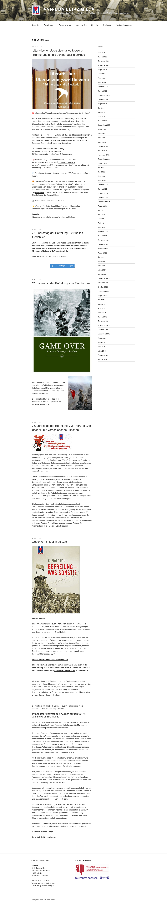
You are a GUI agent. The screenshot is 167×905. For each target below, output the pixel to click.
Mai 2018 (101, 342)
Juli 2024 (101, 108)
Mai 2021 (101, 219)
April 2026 (101, 52)
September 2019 (104, 291)
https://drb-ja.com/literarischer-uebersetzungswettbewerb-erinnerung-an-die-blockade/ (56, 207)
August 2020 (102, 253)
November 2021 (104, 193)
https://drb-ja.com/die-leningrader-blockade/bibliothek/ (53, 217)
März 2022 (102, 180)
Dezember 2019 (104, 278)
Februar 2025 (103, 86)
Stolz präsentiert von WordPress (43, 900)
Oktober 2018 (103, 329)
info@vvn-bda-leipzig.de (64, 670)
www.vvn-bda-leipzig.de (46, 883)
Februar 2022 (103, 185)
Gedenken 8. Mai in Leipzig (49, 541)
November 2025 (104, 65)
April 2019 (101, 308)
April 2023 (101, 138)
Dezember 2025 (104, 61)
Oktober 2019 (103, 287)
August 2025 (102, 69)
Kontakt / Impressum (124, 25)
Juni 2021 (101, 214)
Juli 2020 (101, 257)
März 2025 (102, 82)
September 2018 (104, 334)
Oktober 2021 (103, 197)
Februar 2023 (103, 146)
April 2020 (101, 265)
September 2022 (104, 159)
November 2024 (104, 95)
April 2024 (101, 116)
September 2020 (104, 248)
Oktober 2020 (103, 244)
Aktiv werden (81, 25)
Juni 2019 (101, 300)
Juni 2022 (101, 172)
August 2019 (102, 295)
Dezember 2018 (104, 321)
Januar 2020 (102, 274)
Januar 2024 (102, 121)
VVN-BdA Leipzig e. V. (70, 9)
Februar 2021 (103, 231)
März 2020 (102, 270)
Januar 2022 (102, 189)
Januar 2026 (102, 57)
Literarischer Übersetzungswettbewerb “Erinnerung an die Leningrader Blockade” (59, 52)
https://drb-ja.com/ (75, 184)
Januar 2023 (102, 150)
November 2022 (104, 155)
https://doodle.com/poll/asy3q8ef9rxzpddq (50, 659)
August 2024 (102, 103)
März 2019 (102, 312)
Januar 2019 (102, 317)
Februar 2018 (103, 355)
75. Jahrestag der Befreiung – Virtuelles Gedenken (57, 234)
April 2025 (101, 78)
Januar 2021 (102, 236)
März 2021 (102, 227)
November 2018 (104, 325)
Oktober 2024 (103, 99)
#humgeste (39, 192)
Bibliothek (95, 25)
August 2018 (102, 338)
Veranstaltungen (65, 25)
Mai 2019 (101, 304)
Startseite (35, 25)
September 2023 (104, 125)
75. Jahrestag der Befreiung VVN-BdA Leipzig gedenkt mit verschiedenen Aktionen (61, 427)
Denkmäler (107, 25)
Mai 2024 (101, 112)
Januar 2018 (102, 359)
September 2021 (104, 202)
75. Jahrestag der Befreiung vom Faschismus (61, 283)
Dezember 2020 (104, 240)
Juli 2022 (101, 167)
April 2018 (101, 346)
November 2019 (104, 283)
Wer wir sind (48, 25)
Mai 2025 (101, 74)
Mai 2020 (101, 261)
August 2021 (102, 206)
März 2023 (102, 142)
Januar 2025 (102, 91)
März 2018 (102, 351)
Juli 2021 (101, 210)
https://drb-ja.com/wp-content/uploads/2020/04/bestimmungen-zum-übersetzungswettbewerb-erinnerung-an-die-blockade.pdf (61, 165)
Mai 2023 (101, 133)
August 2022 (102, 163)
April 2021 (101, 223)
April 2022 (101, 176)
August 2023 (102, 129)
